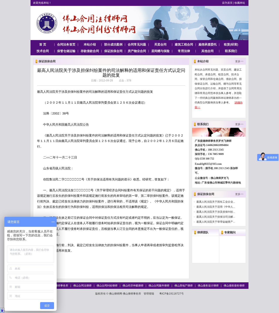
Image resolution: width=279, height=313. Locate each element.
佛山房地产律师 (183, 285)
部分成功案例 (113, 44)
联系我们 (231, 51)
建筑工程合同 (184, 44)
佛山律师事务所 (59, 285)
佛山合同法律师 (82, 285)
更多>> (239, 61)
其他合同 (207, 51)
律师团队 (203, 232)
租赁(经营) (231, 44)
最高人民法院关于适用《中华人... (215, 206)
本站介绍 (90, 44)
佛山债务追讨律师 (208, 285)
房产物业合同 (137, 51)
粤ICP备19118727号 (171, 293)
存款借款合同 (90, 51)
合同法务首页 (66, 44)
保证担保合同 (113, 51)
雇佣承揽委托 (207, 44)
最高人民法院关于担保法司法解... (215, 216)
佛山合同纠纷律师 (107, 285)
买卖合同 (160, 44)
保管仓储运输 (66, 51)
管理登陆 (149, 293)
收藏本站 (240, 2)
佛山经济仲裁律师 (132, 285)
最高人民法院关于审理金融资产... (215, 221)
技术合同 (43, 51)
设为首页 (227, 2)
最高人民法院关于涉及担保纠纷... (215, 211)
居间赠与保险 (160, 51)
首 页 (42, 44)
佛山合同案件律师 (158, 285)
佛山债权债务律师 (234, 285)
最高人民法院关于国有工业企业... (215, 201)
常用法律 (184, 51)
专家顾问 (230, 232)
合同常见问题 (137, 44)
